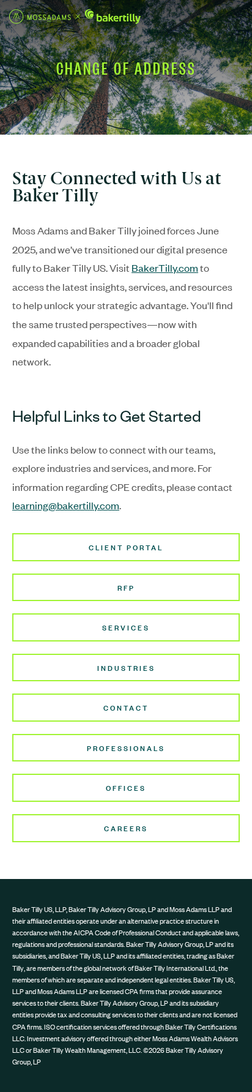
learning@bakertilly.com (65, 505)
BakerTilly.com (165, 267)
